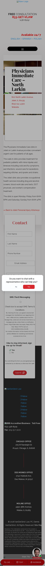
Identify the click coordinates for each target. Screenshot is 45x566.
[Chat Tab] (22, 283)
